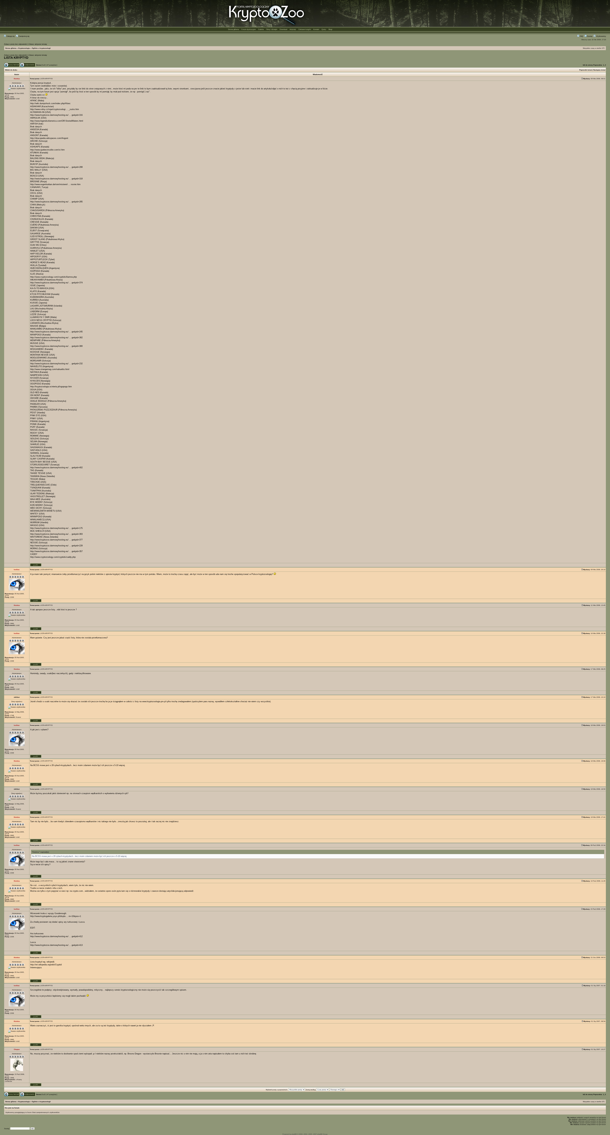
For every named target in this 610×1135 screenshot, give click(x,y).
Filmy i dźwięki (271, 29)
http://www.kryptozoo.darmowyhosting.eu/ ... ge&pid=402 (56, 467)
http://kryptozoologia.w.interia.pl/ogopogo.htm (51, 386)
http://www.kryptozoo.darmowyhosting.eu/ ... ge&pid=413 (56, 945)
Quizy (324, 29)
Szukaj (589, 36)
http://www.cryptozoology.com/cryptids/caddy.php (53, 557)
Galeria (261, 29)
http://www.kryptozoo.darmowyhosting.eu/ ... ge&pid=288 (56, 167)
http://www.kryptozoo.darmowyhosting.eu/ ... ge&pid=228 (56, 545)
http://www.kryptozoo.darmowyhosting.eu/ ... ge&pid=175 (56, 528)
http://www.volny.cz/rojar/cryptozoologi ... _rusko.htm (54, 109)
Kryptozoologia (24, 48)
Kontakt (316, 29)
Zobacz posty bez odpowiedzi (15, 44)
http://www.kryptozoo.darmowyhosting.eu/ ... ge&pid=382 (56, 337)
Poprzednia (597, 65)
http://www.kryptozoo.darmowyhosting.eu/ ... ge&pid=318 (56, 178)
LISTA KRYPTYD (16, 57)
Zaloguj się (10, 36)
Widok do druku (11, 70)
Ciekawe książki (304, 29)
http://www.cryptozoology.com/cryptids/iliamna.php (53, 277)
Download (283, 29)
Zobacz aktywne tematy (37, 44)
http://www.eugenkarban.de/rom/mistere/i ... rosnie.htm (55, 184)
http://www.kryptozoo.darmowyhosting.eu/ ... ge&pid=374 (56, 282)
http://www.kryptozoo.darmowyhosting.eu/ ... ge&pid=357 (56, 551)
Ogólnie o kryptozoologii (41, 48)
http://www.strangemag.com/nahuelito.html (49, 369)
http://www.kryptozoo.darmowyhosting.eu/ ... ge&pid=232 (56, 363)
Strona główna (233, 29)
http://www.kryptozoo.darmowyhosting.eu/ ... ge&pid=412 (56, 936)
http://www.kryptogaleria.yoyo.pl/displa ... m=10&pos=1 (55, 916)
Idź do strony (588, 65)
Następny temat (599, 70)
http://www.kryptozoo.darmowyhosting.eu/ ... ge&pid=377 (56, 540)
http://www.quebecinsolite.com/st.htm (47, 150)
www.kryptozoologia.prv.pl (154, 701)
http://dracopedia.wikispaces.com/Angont (49, 138)
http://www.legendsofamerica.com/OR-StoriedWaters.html (56, 121)
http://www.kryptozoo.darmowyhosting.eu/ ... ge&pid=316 (56, 115)
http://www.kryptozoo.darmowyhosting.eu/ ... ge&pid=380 (56, 346)
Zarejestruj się (23, 36)
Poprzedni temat (585, 70)
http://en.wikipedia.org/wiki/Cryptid (46, 964)
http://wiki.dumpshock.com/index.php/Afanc (50, 103)
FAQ (581, 36)
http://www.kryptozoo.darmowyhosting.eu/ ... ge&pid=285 (56, 201)
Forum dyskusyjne (248, 29)
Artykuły (293, 29)
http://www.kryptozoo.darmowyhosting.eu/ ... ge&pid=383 (56, 534)
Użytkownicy (601, 36)
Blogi (330, 29)
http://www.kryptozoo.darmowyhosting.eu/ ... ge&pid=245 (56, 331)
